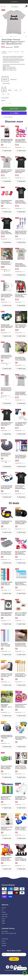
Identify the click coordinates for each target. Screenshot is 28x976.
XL (20, 90)
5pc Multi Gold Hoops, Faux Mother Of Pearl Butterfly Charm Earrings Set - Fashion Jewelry (21, 645)
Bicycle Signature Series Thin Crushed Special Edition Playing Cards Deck (6, 614)
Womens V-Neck (6, 83)
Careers (3, 918)
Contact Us (4, 943)
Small (4, 90)
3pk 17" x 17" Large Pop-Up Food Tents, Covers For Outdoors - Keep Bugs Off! (21, 614)
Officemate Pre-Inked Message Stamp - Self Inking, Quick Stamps (6, 389)
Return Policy (4, 916)
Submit (14, 959)
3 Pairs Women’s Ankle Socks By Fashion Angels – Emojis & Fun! (6, 202)
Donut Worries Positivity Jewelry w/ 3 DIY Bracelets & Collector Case (21, 706)
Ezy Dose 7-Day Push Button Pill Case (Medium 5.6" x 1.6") (6, 798)
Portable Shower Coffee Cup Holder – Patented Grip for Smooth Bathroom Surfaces (6, 675)
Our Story (4, 907)
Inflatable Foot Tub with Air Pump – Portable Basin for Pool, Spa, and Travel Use (21, 828)
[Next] (26, 36)
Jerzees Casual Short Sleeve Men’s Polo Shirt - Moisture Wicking (7, 357)
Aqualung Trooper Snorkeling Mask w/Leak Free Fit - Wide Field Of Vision (7, 326)
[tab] (4, 51)
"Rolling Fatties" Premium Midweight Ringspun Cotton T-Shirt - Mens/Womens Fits (21, 265)
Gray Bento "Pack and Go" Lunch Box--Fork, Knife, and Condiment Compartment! (6, 553)
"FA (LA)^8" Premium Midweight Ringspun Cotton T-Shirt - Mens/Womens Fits (20, 171)
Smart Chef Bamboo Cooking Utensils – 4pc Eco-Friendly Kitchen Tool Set (20, 675)
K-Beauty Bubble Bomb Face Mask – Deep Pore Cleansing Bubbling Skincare (21, 522)
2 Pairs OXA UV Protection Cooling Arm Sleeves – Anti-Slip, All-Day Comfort (20, 859)
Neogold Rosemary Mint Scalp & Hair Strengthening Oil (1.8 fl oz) (6, 828)
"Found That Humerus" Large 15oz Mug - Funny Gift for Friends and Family (7, 296)
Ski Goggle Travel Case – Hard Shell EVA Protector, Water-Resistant (6, 522)
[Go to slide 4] (14, 36)
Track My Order (5, 938)
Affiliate (3, 921)
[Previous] (2, 36)
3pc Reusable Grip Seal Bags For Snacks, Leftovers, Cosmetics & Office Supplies (20, 583)
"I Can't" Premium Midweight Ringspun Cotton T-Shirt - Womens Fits (21, 202)
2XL (3, 94)
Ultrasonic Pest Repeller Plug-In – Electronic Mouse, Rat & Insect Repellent (6, 767)
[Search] (4, 6)
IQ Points (4, 912)
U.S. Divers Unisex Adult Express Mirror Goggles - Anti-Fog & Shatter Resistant (7, 487)
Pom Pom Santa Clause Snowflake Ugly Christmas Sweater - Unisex (21, 296)
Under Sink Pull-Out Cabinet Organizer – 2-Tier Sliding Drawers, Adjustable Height (6, 263)
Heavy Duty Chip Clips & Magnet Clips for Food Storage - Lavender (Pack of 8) (21, 232)
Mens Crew (5, 79)
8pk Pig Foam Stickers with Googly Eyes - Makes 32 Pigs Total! (20, 553)
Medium (9, 90)
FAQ (2, 909)
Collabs (3, 923)
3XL (8, 94)
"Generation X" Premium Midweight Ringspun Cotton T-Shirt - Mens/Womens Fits (6, 171)
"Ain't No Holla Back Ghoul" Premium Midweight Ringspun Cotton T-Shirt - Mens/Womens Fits (20, 487)
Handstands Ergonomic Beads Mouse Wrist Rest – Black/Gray (7, 737)
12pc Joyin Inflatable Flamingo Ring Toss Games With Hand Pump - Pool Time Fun (21, 141)
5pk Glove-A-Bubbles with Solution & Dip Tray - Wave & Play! (21, 738)
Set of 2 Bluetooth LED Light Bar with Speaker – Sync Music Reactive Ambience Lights (21, 457)
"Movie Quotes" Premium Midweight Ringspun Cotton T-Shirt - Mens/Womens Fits (7, 424)
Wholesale (4, 945)
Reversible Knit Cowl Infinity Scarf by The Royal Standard (6, 454)
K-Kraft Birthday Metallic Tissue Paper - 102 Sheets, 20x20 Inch (7, 583)
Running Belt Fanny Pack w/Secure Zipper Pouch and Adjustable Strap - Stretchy (20, 359)
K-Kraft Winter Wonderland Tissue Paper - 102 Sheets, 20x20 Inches (5, 645)
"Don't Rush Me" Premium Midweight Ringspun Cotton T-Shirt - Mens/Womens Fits (7, 232)
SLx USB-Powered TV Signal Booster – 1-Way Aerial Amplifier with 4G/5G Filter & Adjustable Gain (20, 798)
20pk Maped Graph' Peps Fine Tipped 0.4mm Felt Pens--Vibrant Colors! (7, 141)
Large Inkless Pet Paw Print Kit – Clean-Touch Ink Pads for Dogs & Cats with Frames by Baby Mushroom (21, 767)
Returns (3, 941)
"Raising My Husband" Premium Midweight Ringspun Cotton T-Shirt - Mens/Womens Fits (21, 393)
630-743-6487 (5, 931)
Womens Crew (13, 79)
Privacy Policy (5, 914)
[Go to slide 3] (13, 36)
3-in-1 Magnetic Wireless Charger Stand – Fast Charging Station (21, 424)
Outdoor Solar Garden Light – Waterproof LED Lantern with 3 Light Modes (21, 326)
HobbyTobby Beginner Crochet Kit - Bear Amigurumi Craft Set (6, 859)
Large (16, 90)
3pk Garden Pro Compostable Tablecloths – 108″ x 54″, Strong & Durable (7, 706)
